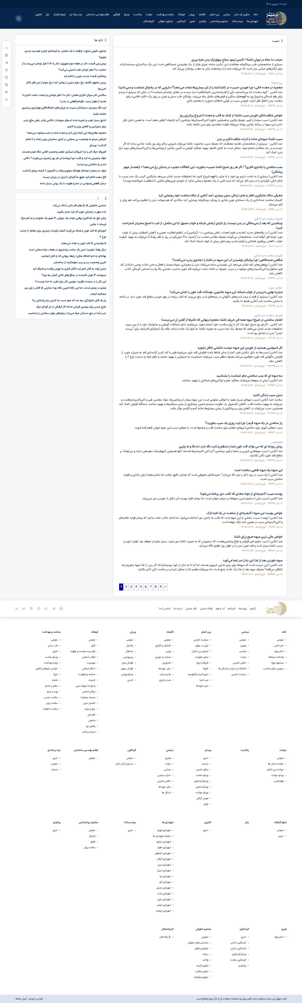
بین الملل (214, 14)
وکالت (205, 960)
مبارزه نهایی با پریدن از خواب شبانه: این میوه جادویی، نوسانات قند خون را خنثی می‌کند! (226, 292)
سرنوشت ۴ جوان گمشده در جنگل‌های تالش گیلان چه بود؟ (73, 275)
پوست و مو (52, 692)
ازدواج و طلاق (201, 948)
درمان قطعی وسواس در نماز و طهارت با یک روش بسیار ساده (73, 184)
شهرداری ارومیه (163, 911)
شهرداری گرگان (164, 859)
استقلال (129, 651)
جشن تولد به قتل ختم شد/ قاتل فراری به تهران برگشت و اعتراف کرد (69, 269)
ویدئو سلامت (51, 657)
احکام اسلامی (88, 669)
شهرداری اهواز (164, 847)
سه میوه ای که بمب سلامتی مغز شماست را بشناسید (249, 376)
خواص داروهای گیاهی (47, 669)
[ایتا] (6, 77)
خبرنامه (232, 609)
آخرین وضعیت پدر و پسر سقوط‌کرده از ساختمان (80, 263)
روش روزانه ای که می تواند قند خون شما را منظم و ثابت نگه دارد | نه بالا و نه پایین (230, 446)
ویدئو (126, 14)
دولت (243, 657)
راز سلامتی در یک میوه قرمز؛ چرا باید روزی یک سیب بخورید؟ (243, 423)
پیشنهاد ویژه (277, 663)
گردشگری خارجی (238, 948)
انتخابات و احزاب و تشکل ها (232, 669)
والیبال (129, 645)
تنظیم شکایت (201, 971)
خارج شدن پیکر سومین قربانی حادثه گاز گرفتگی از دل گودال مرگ (71, 307)
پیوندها (243, 609)
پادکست (137, 14)
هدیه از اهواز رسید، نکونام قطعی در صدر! (83, 102)
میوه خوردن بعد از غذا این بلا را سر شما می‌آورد (252, 560)
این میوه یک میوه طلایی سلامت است (258, 470)
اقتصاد (202, 14)
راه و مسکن (165, 674)
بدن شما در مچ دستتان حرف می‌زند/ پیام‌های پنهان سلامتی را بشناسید (67, 313)
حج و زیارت (89, 709)
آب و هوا (220, 609)
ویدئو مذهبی (202, 787)
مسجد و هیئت (87, 697)
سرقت (205, 954)
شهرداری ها (252, 21)
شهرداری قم (165, 882)
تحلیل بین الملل (200, 651)
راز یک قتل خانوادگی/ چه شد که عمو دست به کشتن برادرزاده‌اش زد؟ (69, 301)
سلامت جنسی (51, 697)
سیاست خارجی (238, 674)
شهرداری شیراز (164, 870)
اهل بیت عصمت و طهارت (82, 651)
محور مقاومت (201, 657)
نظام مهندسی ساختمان (97, 14)
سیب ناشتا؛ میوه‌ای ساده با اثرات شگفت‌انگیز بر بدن (249, 139)
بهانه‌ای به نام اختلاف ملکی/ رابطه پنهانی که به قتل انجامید (73, 256)
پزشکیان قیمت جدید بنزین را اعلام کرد (85, 76)
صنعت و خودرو (163, 657)
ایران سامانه (21, 999)
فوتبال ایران (127, 663)
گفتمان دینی (89, 703)
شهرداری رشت (164, 893)
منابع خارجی (202, 769)
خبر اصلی (279, 645)
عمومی (280, 640)
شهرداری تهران (164, 830)
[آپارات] (6, 69)
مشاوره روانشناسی (219, 21)
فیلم (206, 804)
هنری (192, 21)
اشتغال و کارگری (163, 645)
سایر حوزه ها (202, 686)
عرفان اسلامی (88, 692)
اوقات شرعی (206, 609)
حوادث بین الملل (275, 769)
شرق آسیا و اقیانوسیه (198, 674)
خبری (205, 758)
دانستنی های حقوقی (198, 943)
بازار (47, 14)
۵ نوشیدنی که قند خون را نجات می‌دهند (83, 243)
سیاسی (226, 14)
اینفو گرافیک (59, 14)
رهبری (243, 645)
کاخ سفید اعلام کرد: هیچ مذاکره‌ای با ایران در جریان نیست (74, 177)
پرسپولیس (128, 657)
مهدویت (91, 663)
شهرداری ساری (164, 899)
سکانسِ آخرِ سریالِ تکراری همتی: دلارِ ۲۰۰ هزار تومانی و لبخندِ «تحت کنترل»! (64, 95)
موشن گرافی (202, 798)
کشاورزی (166, 663)
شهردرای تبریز (164, 865)
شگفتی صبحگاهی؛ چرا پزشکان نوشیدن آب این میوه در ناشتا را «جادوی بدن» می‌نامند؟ (227, 260)
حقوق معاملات (201, 977)
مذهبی (91, 720)
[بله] (6, 84)
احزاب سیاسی (164, 775)
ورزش (192, 14)
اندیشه (92, 680)
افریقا (205, 669)
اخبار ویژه (279, 651)
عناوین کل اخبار (241, 14)
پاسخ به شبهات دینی (85, 686)
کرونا (55, 674)
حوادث (149, 14)
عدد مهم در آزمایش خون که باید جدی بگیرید (81, 212)
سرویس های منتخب (273, 669)
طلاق (92, 842)
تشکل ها (166, 793)
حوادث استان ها (276, 764)
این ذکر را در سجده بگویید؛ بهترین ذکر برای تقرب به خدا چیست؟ (70, 282)
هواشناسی (279, 781)
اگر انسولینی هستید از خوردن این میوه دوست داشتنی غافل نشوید (239, 348)
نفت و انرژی (165, 680)
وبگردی (202, 21)
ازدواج (92, 836)
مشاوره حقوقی (165, 21)
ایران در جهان (201, 645)
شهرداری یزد (165, 876)
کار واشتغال (165, 937)
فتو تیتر (91, 715)
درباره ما (178, 609)
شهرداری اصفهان (163, 853)
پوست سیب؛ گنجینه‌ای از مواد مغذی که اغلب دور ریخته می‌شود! (241, 494)
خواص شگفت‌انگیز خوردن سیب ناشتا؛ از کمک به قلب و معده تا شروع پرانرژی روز (231, 115)
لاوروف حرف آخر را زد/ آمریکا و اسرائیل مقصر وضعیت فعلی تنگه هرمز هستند (64, 152)
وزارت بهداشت (51, 663)
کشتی (130, 680)
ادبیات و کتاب (88, 732)
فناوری (38, 14)
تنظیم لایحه (202, 966)
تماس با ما (165, 609)
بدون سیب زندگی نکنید (267, 395)
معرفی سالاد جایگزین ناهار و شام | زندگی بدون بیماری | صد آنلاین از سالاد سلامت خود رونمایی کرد (220, 195)
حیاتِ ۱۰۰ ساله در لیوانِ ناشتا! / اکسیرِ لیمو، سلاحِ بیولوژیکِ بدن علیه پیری (236, 60)
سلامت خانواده (50, 709)
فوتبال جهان (127, 669)
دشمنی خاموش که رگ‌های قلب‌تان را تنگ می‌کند (79, 206)
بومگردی (242, 966)
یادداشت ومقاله (276, 657)
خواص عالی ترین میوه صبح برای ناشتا (258, 537)
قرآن (93, 645)
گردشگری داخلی (238, 943)
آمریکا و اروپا (202, 663)
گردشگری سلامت (238, 960)
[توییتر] (6, 92)
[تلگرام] (6, 62)
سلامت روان (52, 703)
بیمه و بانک (237, 21)
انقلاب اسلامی (88, 657)
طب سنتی (53, 645)
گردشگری (181, 21)
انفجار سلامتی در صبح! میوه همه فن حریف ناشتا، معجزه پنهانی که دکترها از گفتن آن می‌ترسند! (221, 320)
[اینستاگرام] (6, 55)
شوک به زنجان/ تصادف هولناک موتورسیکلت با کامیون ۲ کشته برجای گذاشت (64, 171)
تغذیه (55, 680)
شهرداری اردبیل (163, 888)
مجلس (242, 651)
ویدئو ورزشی (127, 674)
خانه (256, 14)
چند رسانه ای (76, 14)
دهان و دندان (51, 686)
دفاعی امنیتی (239, 663)
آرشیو (253, 609)
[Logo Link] (276, 18)
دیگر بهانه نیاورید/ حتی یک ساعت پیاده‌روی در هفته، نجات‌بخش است (67, 250)
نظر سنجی (191, 609)
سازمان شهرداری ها (162, 836)
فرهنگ (181, 14)
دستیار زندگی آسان (124, 764)
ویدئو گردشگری (201, 781)
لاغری (55, 651)
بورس (168, 651)
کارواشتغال (148, 21)
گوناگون (116, 14)
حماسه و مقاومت (86, 674)
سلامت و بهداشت (165, 14)
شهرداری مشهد (163, 842)
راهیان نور (90, 726)
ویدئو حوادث (277, 775)
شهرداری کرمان (164, 905)
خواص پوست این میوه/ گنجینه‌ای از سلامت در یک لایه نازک (244, 513)
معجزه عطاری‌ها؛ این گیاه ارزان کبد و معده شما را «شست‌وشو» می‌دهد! (66, 133)
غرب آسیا (204, 680)
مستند (205, 764)
